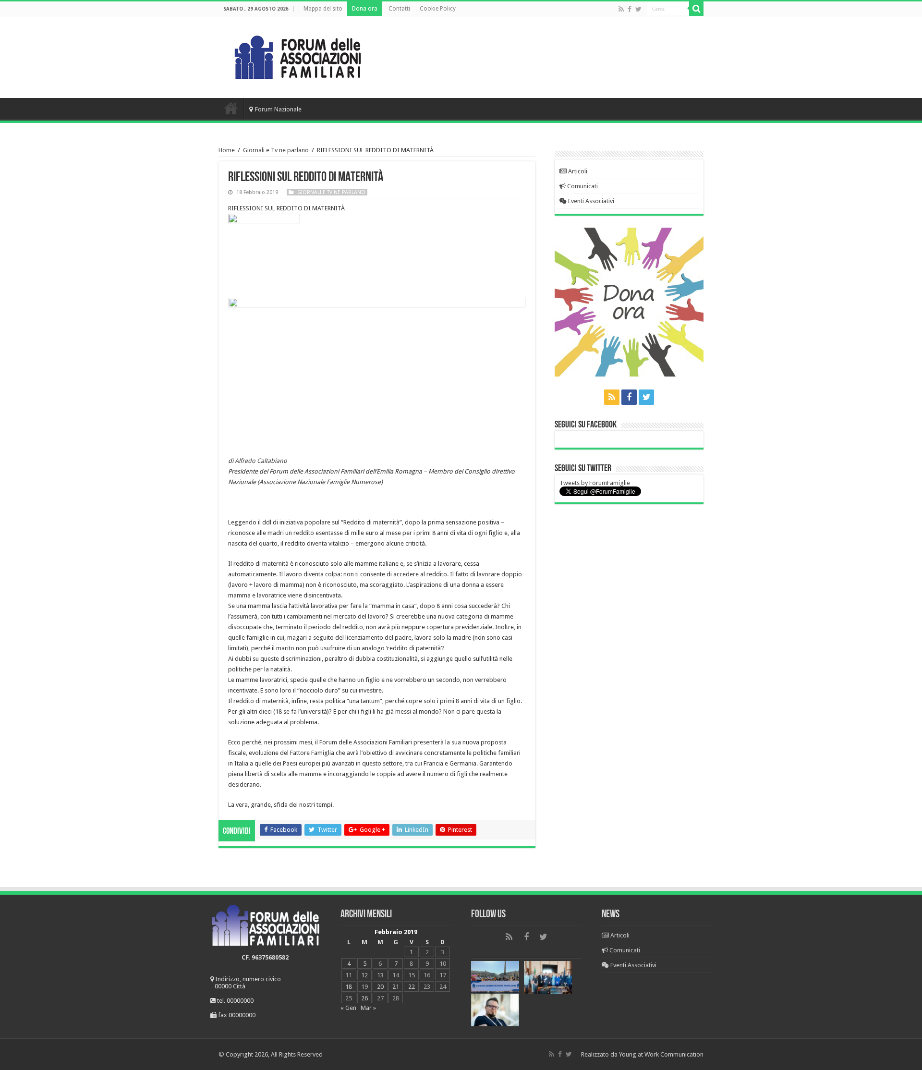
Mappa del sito (322, 8)
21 (395, 986)
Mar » (368, 1007)
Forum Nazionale (278, 109)
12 (364, 975)
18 (348, 986)
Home (230, 108)
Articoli (577, 171)
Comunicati (582, 186)
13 (380, 975)
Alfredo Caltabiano (261, 460)
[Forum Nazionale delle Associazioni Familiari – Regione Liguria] (298, 55)
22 (411, 986)
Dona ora (364, 8)
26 (364, 998)
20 (380, 986)
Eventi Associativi (590, 201)
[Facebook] (629, 9)
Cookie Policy (438, 8)
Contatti (399, 8)
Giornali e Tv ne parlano (276, 150)
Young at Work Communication (661, 1054)
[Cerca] (696, 8)
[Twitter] (638, 9)
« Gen (348, 1007)
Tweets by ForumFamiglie (594, 482)
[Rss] (621, 9)
